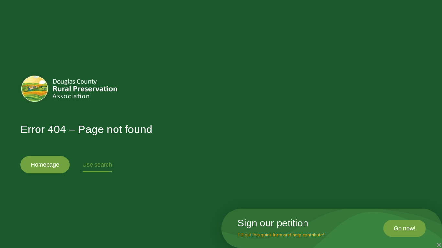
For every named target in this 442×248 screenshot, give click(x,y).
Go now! (404, 228)
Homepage (45, 164)
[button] (439, 245)
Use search (97, 164)
